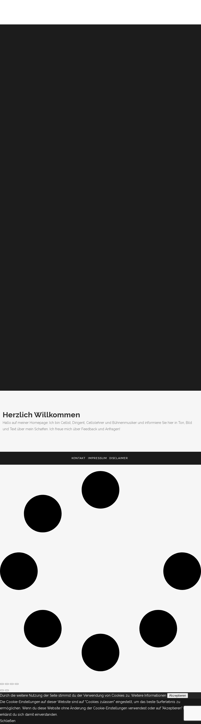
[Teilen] (12, 684)
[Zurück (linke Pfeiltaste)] (2, 690)
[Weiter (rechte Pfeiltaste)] (7, 690)
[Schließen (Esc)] (17, 684)
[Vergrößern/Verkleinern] (2, 684)
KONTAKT (79, 458)
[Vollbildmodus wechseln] (7, 684)
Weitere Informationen (148, 695)
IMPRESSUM (97, 458)
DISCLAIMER (118, 458)
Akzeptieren (177, 695)
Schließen (7, 721)
